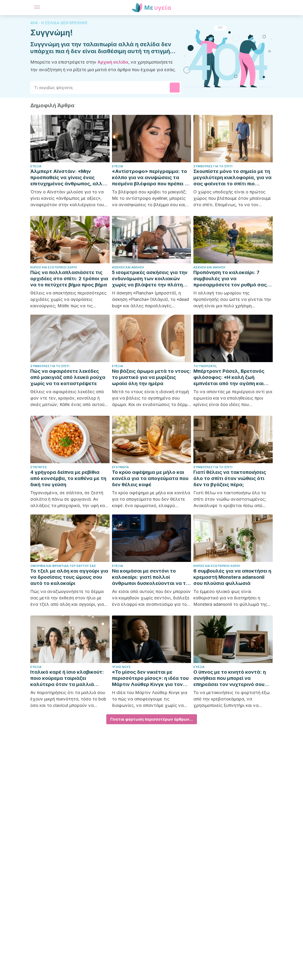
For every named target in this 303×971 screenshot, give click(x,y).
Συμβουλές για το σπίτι (212, 166)
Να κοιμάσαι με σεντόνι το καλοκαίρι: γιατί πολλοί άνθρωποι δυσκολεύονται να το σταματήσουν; (150, 577)
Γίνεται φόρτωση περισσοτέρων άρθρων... (151, 719)
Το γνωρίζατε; (205, 366)
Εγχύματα (120, 467)
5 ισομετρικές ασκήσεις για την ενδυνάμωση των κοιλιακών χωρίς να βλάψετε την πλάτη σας (149, 279)
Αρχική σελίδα (113, 62)
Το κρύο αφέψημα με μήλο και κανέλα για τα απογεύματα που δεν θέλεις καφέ (150, 478)
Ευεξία (35, 166)
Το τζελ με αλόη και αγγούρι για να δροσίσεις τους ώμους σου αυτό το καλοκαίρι (69, 577)
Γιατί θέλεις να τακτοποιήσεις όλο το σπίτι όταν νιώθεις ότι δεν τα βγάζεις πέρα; (229, 478)
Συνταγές (38, 467)
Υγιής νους (121, 667)
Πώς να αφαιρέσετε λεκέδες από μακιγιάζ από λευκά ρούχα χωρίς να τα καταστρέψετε (67, 377)
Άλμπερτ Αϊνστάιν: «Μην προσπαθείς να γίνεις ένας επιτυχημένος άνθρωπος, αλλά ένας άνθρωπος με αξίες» (68, 177)
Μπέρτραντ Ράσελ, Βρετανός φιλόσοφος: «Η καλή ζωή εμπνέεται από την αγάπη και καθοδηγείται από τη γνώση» (228, 377)
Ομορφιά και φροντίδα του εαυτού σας (63, 566)
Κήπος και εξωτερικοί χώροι (53, 267)
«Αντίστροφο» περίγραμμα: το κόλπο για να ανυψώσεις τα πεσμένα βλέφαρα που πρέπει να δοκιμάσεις (151, 177)
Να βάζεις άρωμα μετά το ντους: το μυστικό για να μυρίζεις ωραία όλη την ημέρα (151, 377)
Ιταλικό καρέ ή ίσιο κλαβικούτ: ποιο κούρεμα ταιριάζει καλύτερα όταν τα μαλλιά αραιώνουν (67, 678)
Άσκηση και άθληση (128, 267)
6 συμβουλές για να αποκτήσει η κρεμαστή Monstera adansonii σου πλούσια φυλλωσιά (232, 577)
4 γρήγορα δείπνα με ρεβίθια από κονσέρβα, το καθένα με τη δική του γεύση (68, 478)
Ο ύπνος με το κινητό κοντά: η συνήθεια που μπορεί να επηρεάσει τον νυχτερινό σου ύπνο (229, 678)
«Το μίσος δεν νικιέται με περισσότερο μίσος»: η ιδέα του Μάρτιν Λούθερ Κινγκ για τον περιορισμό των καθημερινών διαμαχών (150, 678)
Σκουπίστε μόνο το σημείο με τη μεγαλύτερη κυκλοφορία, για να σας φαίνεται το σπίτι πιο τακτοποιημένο (232, 177)
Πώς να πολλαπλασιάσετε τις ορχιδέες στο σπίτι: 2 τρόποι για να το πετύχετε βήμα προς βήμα (69, 279)
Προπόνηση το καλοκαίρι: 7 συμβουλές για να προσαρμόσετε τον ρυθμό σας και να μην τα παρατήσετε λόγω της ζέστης (232, 279)
